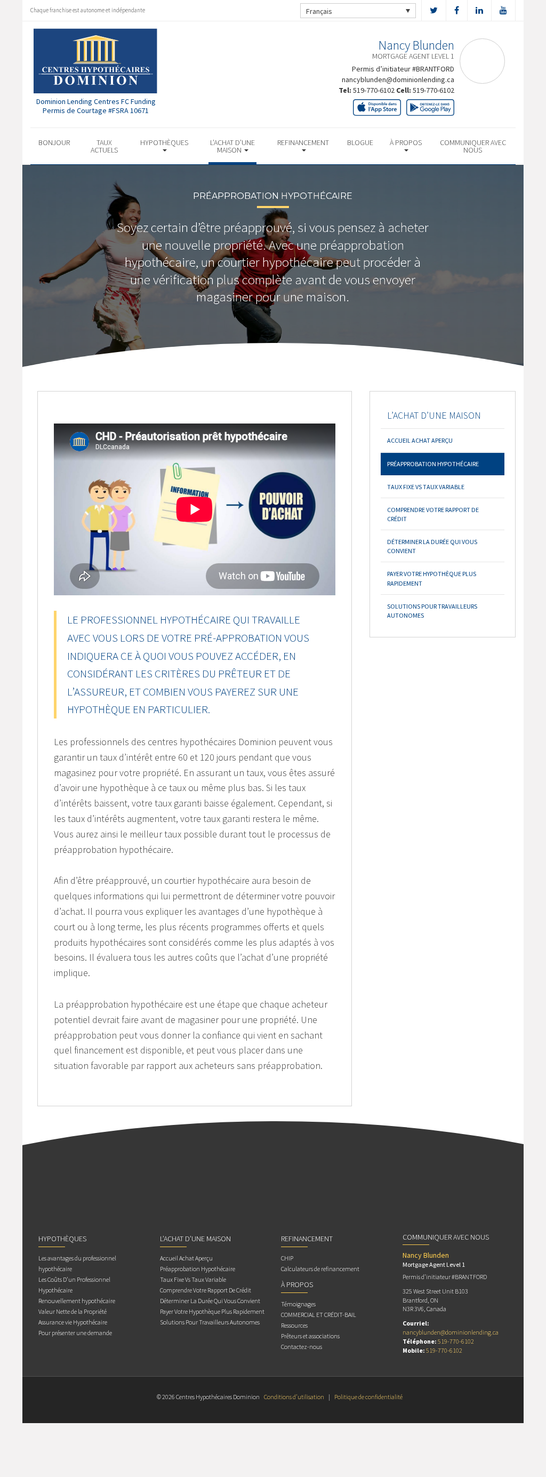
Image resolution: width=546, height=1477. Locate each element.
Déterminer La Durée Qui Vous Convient (432, 546)
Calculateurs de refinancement (320, 1269)
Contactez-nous (301, 1347)
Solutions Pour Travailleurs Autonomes (432, 610)
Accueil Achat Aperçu (420, 440)
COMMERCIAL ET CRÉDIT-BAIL (318, 1315)
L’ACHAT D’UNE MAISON (232, 146)
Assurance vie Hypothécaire (72, 1322)
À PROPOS (406, 142)
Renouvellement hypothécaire (76, 1301)
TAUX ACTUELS (104, 146)
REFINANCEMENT (303, 142)
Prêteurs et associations (310, 1336)
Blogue (360, 142)
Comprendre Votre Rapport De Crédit (433, 514)
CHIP (287, 1258)
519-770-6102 (374, 90)
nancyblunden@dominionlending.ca (398, 79)
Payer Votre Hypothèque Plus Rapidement (431, 578)
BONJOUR (54, 142)
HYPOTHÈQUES (164, 142)
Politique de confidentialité (368, 1397)
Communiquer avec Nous (473, 146)
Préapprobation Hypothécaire (433, 464)
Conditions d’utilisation (294, 1397)
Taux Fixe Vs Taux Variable (425, 487)
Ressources (294, 1325)
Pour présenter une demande (75, 1333)
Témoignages (298, 1304)
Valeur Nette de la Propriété (72, 1311)
